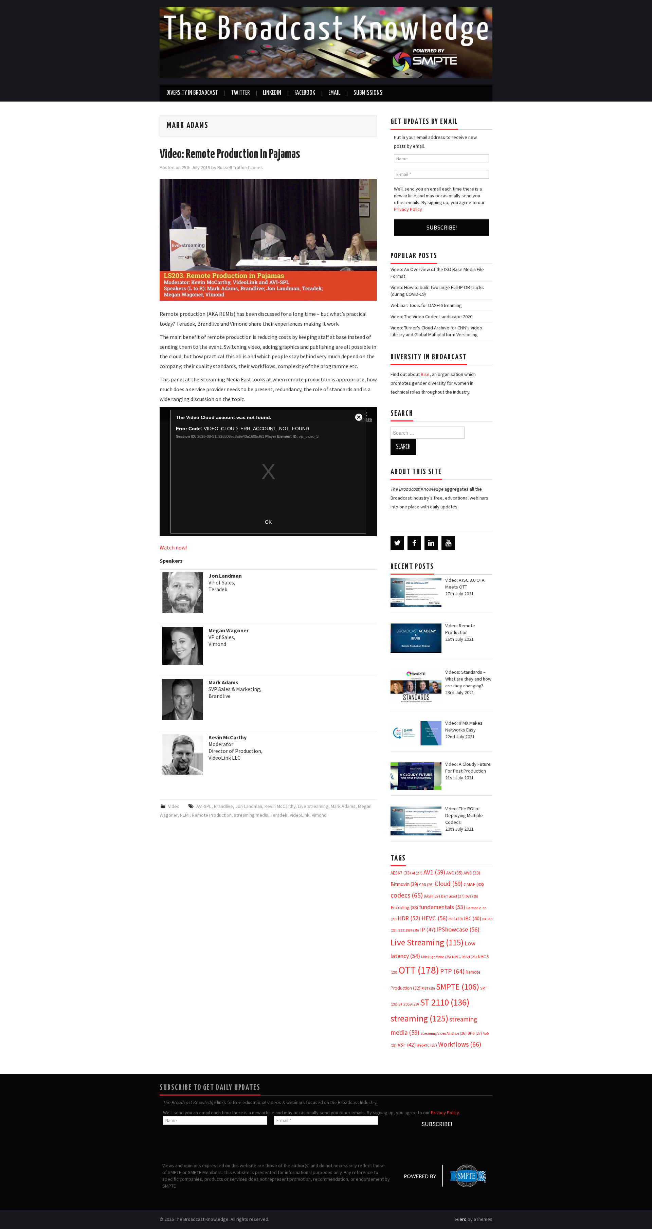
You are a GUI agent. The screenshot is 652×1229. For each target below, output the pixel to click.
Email (334, 93)
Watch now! (173, 547)
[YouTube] (448, 543)
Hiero (461, 1219)
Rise (425, 374)
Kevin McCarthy (280, 806)
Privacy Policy (408, 209)
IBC (472, 918)
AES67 (401, 873)
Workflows (459, 1044)
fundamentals (442, 907)
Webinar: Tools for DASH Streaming (426, 305)
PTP (452, 971)
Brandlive (223, 806)
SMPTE (457, 986)
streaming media (251, 815)
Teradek (279, 815)
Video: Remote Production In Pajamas (230, 154)
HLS (456, 918)
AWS (472, 873)
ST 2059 (408, 1004)
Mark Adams (343, 806)
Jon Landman (248, 806)
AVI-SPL (204, 806)
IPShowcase (457, 929)
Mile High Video (436, 957)
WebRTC (427, 1045)
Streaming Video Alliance (443, 1033)
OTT (418, 970)
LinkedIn (272, 93)
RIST (428, 988)
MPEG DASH (464, 957)
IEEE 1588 (408, 930)
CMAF (474, 884)
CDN (426, 884)
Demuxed (453, 896)
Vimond (319, 815)
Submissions (368, 93)
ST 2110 (444, 1002)
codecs (407, 895)
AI (417, 873)
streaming (419, 1018)
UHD (475, 1033)
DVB (472, 896)
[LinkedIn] (431, 543)
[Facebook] (414, 543)
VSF (407, 1045)
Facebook (304, 93)
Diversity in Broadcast (192, 93)
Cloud (449, 884)
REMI (184, 815)
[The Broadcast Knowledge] (326, 41)
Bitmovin (404, 884)
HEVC (434, 918)
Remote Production (212, 815)
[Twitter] (397, 543)
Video (174, 806)
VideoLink (299, 815)
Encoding (404, 907)
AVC (454, 873)
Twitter (240, 93)
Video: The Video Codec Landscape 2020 (431, 316)
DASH (432, 896)
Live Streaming (313, 806)
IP (427, 929)
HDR (409, 918)
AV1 (434, 872)
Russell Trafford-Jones (240, 167)
